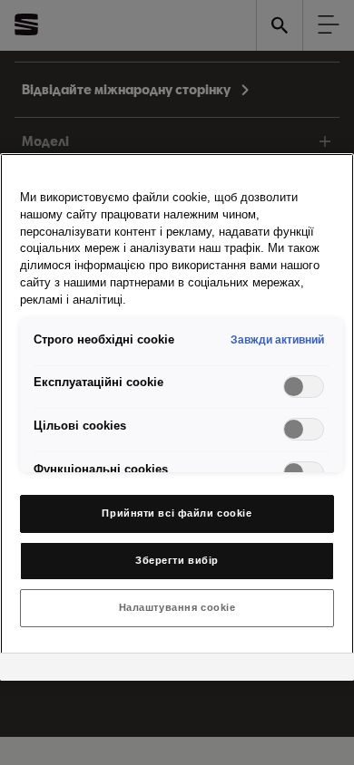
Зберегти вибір (177, 560)
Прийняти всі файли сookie (176, 513)
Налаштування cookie (177, 607)
